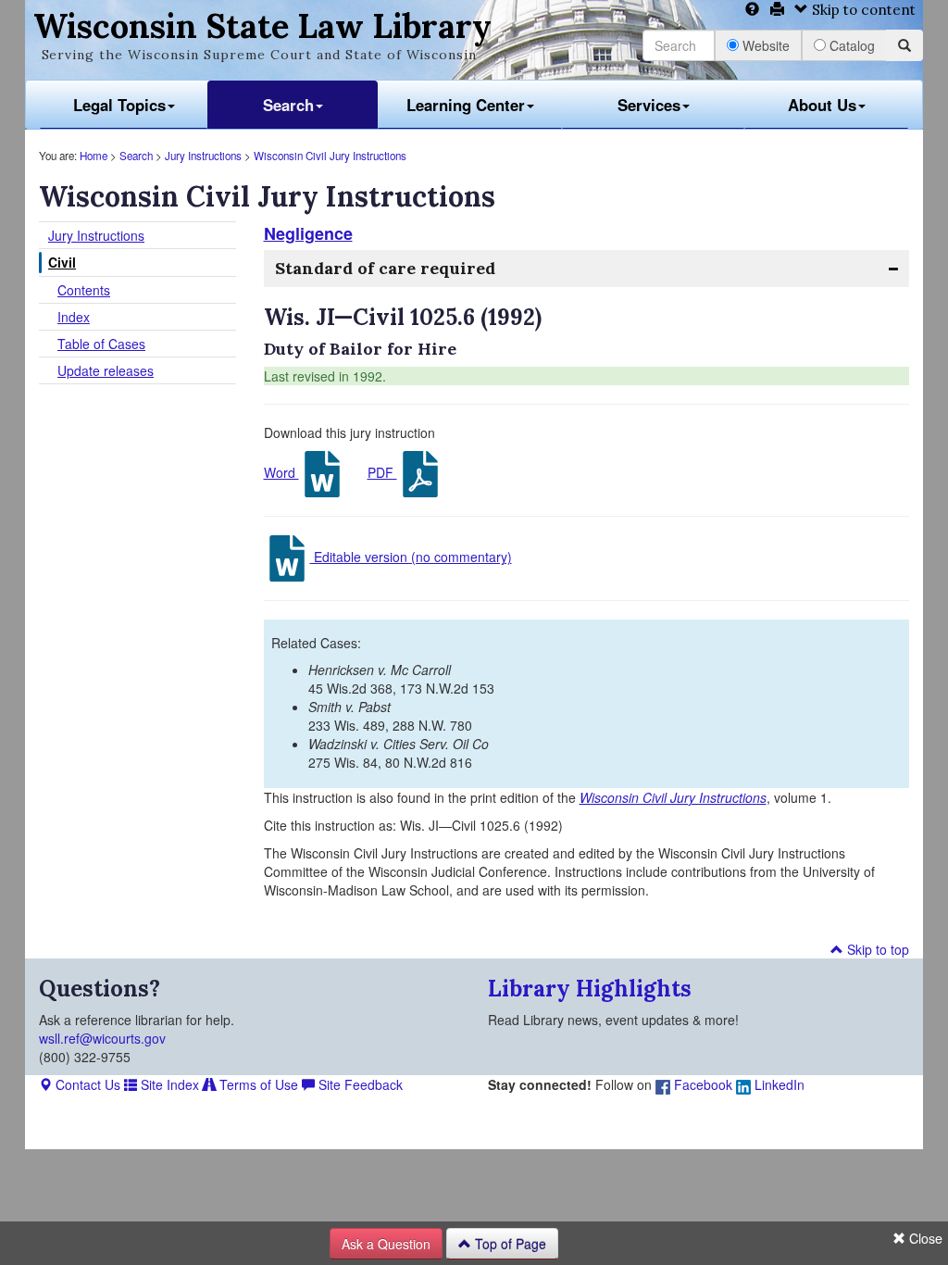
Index (73, 316)
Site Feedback (359, 1084)
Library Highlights (590, 988)
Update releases (105, 370)
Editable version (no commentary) (411, 556)
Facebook (701, 1084)
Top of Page (508, 1243)
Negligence (308, 233)
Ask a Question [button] (386, 1243)
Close (923, 1238)
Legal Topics (119, 105)
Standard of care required (385, 268)
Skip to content (862, 10)
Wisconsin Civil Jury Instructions (330, 155)
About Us (822, 105)
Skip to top (876, 949)
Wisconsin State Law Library (262, 26)
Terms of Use (257, 1084)
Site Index (168, 1084)
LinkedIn (778, 1084)
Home (93, 155)
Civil (62, 262)
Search (288, 105)
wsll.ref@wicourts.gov (102, 1038)
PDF (382, 472)
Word (281, 472)
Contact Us (86, 1084)
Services (648, 105)
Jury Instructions (203, 155)
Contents (83, 290)
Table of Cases (101, 343)
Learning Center (465, 105)
